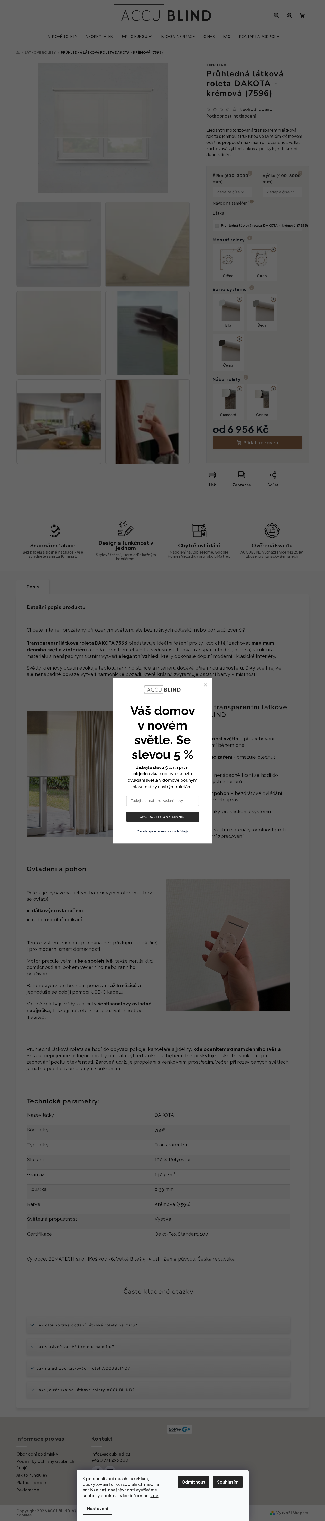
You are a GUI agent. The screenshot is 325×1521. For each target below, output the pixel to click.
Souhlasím (228, 1482)
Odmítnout (193, 1482)
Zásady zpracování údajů (162, 831)
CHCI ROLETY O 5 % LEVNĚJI (162, 817)
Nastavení (97, 1508)
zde (154, 1495)
